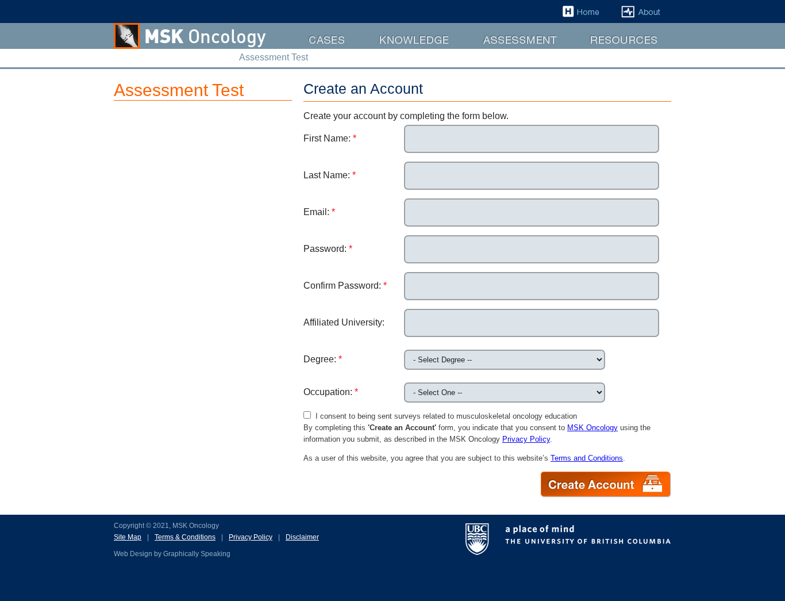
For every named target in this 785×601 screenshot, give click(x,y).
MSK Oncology (592, 427)
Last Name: (329, 175)
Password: (327, 249)
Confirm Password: (345, 285)
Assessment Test (498, 48)
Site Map (127, 537)
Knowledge (383, 48)
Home (572, 22)
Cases (305, 48)
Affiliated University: (343, 322)
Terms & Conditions (185, 537)
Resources (594, 48)
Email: (319, 212)
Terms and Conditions (587, 458)
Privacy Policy (526, 439)
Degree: (322, 359)
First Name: (329, 138)
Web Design (133, 554)
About (623, 22)
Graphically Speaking (196, 554)
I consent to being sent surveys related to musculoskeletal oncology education (444, 416)
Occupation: (330, 392)
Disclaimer (302, 537)
